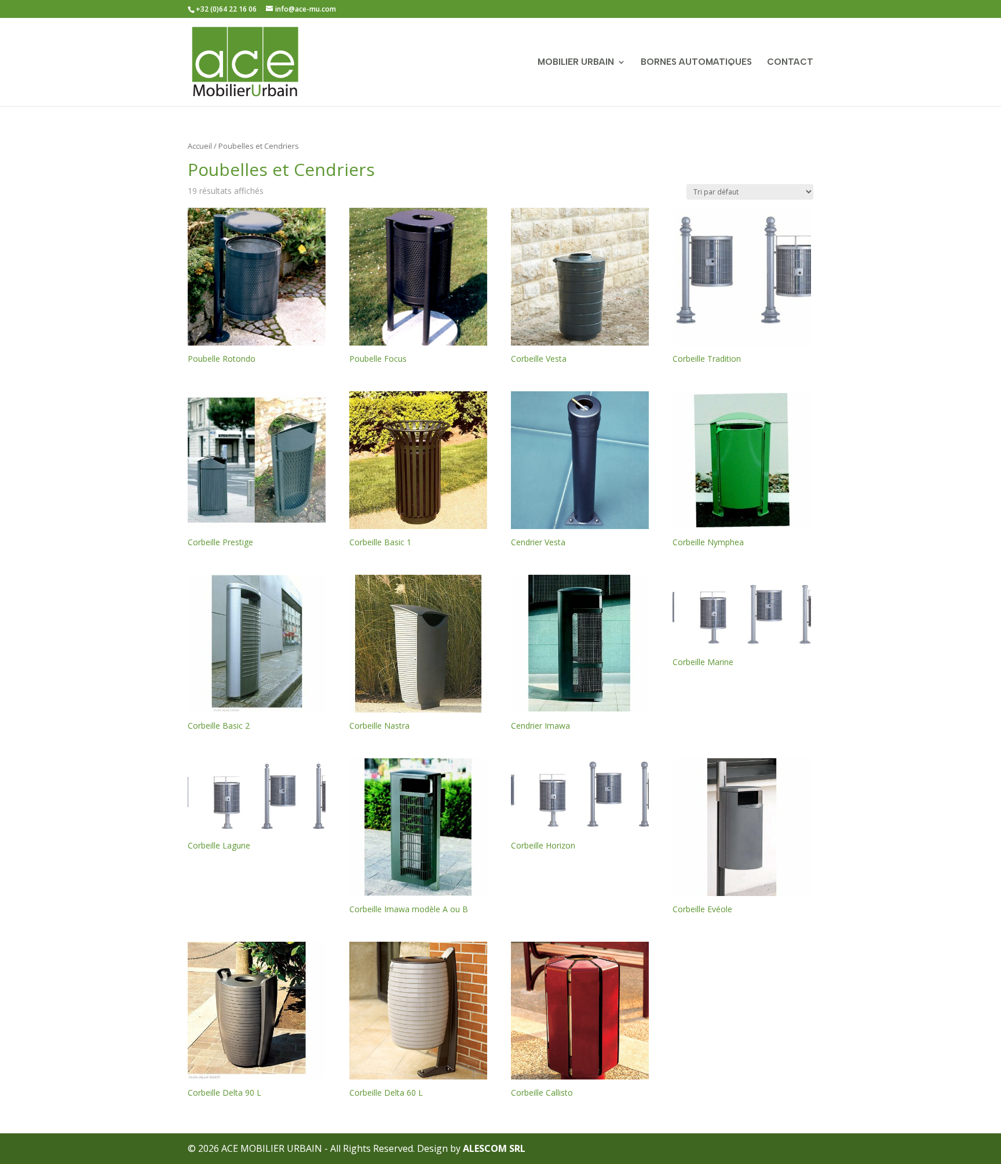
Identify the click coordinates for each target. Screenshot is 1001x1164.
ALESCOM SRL (494, 1148)
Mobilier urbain (576, 62)
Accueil (200, 146)
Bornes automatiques (696, 62)
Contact (790, 62)
